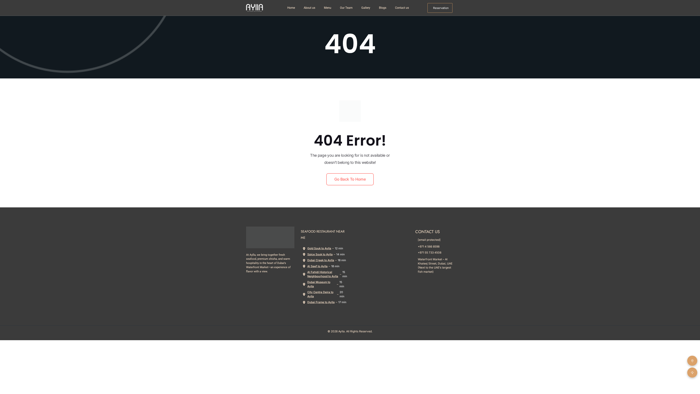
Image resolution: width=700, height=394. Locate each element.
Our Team (346, 7)
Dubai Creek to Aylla (320, 260)
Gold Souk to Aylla (319, 248)
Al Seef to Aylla (317, 266)
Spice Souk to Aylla (320, 254)
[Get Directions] (692, 373)
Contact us (402, 7)
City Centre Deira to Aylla (320, 294)
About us (309, 7)
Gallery (365, 7)
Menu (327, 7)
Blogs (382, 7)
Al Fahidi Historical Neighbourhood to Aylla (322, 274)
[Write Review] (692, 361)
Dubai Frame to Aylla (321, 302)
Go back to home (350, 179)
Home (291, 7)
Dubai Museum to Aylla (318, 284)
